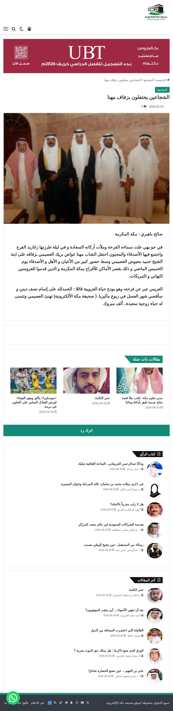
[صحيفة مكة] (156, 12)
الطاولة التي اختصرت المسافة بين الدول (117, 630)
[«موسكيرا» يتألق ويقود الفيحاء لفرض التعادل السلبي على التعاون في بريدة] (33, 381)
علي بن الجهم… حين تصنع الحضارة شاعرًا (116, 671)
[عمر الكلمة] (86, 381)
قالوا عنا (23, 702)
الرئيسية (161, 80)
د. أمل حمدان (133, 469)
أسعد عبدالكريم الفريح (129, 509)
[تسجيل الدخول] (29, 28)
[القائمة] (5, 28)
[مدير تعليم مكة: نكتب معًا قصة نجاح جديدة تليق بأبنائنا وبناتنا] (139, 381)
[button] (13, 698)
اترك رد (86, 430)
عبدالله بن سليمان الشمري (126, 595)
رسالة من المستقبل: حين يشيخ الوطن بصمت (113, 544)
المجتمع (148, 80)
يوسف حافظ (133, 635)
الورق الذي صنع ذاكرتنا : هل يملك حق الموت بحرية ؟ (108, 650)
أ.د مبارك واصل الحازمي (128, 656)
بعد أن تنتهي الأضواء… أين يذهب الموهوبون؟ (114, 610)
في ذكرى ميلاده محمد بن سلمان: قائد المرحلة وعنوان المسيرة (102, 484)
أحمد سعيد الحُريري (130, 615)
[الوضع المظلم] (21, 28)
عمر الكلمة (102, 398)
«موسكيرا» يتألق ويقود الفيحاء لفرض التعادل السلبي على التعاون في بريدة (34, 402)
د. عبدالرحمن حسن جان (128, 550)
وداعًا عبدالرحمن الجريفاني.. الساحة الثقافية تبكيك (110, 463)
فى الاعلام (37, 702)
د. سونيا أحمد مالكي (130, 489)
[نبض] (49, 703)
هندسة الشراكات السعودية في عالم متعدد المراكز (110, 524)
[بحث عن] (13, 28)
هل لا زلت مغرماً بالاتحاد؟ (126, 504)
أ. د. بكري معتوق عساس (127, 676)
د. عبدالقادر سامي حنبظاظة (126, 529)
